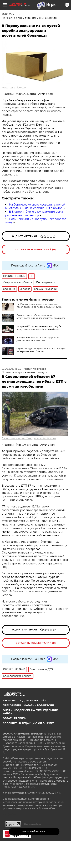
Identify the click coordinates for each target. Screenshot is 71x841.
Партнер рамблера (32, 824)
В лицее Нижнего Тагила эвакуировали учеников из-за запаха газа (38, 339)
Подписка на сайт (32, 700)
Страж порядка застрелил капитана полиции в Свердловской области (41, 350)
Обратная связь (14, 718)
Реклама (9, 700)
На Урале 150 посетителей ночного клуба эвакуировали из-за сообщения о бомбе (39, 327)
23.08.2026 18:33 (11, 368)
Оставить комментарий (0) (36, 249)
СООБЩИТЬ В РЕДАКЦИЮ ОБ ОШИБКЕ (28, 723)
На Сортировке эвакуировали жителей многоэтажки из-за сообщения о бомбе (35, 206)
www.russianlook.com (15, 87)
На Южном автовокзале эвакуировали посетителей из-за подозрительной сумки (39, 305)
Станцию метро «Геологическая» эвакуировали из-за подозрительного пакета (41, 316)
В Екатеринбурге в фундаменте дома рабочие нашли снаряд (34, 213)
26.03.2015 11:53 (10, 14)
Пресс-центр (12, 705)
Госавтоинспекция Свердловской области (29, 438)
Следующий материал (34, 831)
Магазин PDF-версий (39, 705)
